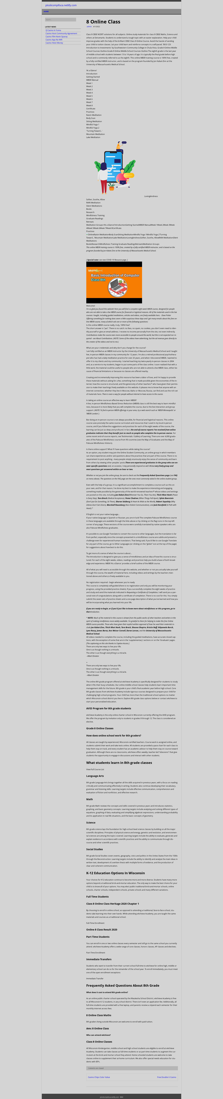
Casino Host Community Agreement (61, 33)
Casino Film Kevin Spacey (56, 36)
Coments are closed (96, 1068)
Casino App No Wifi (54, 39)
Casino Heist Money (54, 43)
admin (89, 26)
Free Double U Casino (166, 1077)
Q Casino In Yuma (53, 30)
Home (46, 11)
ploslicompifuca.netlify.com (61, 5)
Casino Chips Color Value (99, 1077)
